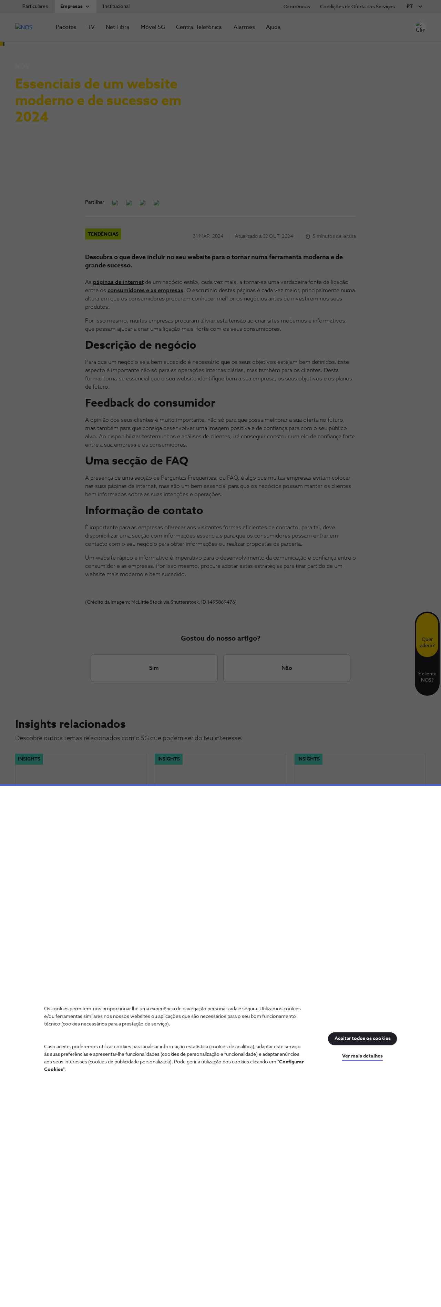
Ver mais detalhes (362, 1056)
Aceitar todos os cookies (363, 1038)
